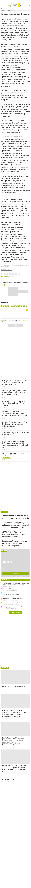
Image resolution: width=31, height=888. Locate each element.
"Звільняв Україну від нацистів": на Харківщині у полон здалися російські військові (15, 424)
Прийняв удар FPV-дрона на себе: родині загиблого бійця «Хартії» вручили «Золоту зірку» (14, 393)
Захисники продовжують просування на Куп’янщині (15, 434)
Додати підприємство (15, 612)
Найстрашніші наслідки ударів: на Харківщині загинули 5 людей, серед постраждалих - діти (15, 525)
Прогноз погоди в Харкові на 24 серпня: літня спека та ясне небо (15, 517)
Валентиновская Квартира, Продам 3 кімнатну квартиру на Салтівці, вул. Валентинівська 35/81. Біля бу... (15, 769)
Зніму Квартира (8, 779)
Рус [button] (29, 5)
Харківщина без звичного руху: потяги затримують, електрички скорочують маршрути (15, 543)
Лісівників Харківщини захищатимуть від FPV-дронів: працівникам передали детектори (14, 414)
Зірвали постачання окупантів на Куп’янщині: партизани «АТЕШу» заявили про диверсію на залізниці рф (15, 444)
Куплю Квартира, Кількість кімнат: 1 (15, 688)
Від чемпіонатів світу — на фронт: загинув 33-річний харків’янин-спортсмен (14, 403)
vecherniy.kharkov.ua (6, 270)
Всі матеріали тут (15, 573)
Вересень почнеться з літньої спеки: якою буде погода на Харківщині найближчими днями (15, 382)
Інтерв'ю (7, 562)
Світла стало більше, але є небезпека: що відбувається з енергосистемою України (14, 534)
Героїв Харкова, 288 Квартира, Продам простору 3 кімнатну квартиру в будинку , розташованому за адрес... (13, 741)
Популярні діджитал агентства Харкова (13, 455)
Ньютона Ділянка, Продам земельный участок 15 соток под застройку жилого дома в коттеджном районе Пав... (14, 713)
